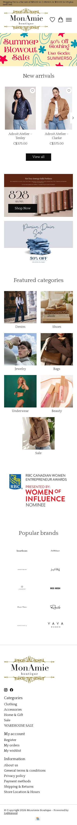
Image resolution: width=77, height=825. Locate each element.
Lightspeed (10, 813)
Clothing (10, 704)
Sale (38, 453)
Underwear (20, 411)
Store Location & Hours (22, 792)
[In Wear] (55, 551)
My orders (12, 745)
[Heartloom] (22, 551)
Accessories (13, 709)
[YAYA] (55, 626)
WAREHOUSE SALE (18, 725)
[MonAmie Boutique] (26, 20)
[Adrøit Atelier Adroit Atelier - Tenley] (20, 108)
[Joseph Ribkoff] (55, 570)
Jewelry (20, 369)
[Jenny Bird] (22, 570)
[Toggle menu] (69, 20)
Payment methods (17, 781)
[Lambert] (22, 589)
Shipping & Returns (18, 786)
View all (38, 157)
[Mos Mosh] (55, 589)
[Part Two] (22, 607)
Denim (20, 327)
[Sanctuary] (22, 626)
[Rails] (55, 607)
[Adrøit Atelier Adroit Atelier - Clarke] (57, 108)
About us (11, 765)
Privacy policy (14, 776)
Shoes (56, 327)
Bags (56, 369)
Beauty (57, 411)
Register (10, 740)
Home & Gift (13, 715)
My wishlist (12, 751)
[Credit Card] (37, 819)
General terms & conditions (25, 770)
